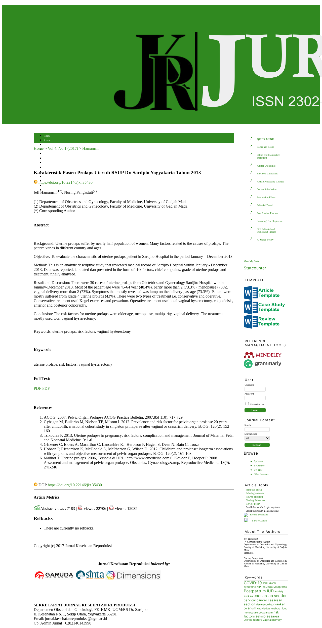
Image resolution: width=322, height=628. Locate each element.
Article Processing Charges (270, 181)
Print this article (254, 489)
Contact (48, 190)
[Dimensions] (133, 579)
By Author (259, 465)
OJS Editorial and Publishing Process (266, 230)
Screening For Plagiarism (270, 221)
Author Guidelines (266, 165)
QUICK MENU (265, 139)
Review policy (253, 503)
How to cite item (254, 496)
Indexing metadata (255, 493)
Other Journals (261, 474)
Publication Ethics (266, 197)
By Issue (258, 461)
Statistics (49, 176)
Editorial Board (264, 205)
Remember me (257, 404)
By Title (258, 469)
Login (47, 144)
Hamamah (90, 148)
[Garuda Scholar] (54, 579)
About (47, 140)
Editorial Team (52, 185)
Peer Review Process (267, 213)
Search (47, 154)
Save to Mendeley (259, 514)
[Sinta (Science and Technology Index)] (90, 579)
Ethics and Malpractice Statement (268, 156)
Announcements (53, 167)
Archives (49, 163)
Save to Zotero (259, 520)
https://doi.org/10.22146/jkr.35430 (65, 182)
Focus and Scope (265, 147)
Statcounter (255, 267)
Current (48, 158)
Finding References (255, 500)
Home (47, 135)
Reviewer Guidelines (267, 173)
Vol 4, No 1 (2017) (63, 148)
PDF (37, 388)
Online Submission (266, 189)
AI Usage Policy (265, 239)
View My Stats (251, 261)
